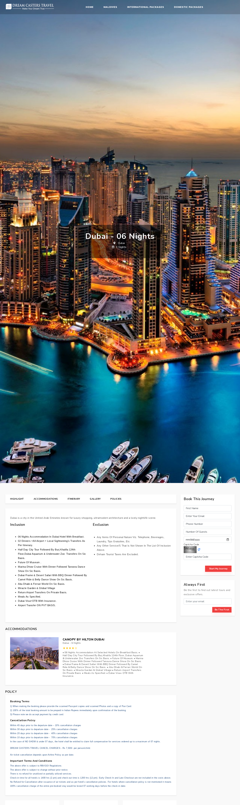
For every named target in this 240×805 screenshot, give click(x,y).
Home (90, 7)
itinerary (74, 498)
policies (115, 498)
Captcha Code (191, 544)
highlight (17, 498)
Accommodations (46, 498)
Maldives (110, 7)
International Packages (145, 7)
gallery (95, 498)
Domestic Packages (188, 7)
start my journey (218, 568)
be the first (222, 609)
